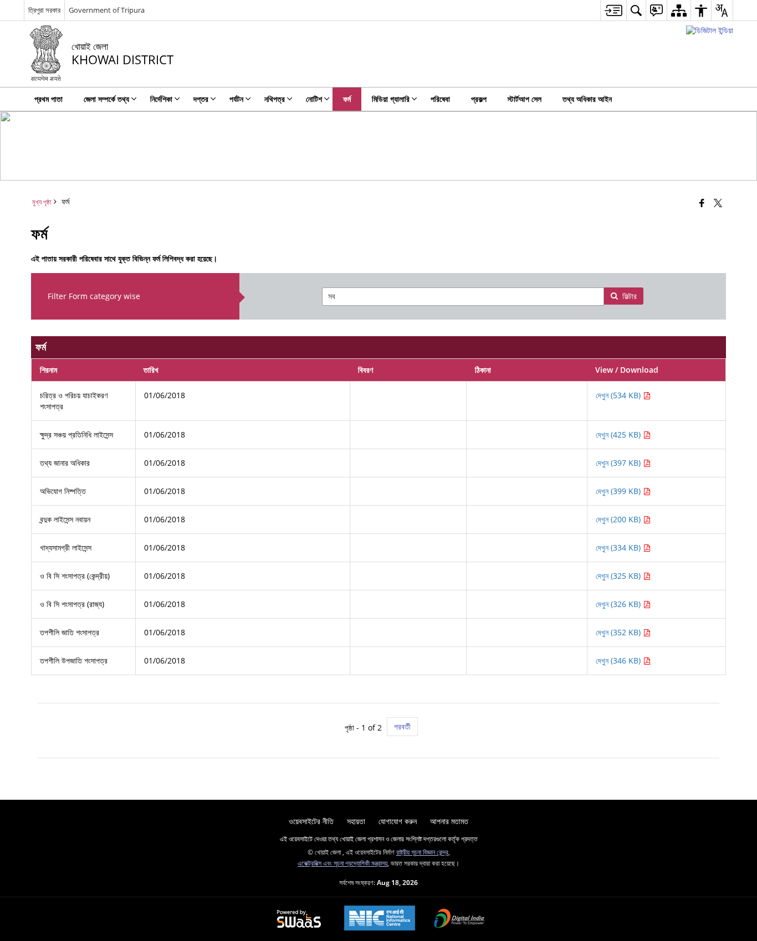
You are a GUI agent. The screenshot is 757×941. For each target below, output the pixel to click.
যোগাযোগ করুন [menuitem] (397, 821)
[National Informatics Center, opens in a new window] (379, 919)
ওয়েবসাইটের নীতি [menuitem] (311, 821)
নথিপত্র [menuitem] (274, 99)
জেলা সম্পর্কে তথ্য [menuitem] (106, 99)
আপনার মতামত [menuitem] (449, 821)
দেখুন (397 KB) (619, 462)
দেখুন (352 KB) (619, 632)
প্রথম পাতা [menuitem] (48, 99)
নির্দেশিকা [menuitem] (161, 99)
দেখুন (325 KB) (619, 575)
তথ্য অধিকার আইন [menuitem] (587, 99)
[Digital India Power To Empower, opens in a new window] (459, 919)
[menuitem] (613, 10)
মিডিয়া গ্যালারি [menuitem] (391, 99)
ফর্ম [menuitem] (347, 99)
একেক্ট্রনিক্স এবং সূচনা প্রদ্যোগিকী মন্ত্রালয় (342, 862)
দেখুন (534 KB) (619, 395)
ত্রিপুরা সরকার (44, 10)
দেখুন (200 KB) (619, 519)
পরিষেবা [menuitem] (440, 99)
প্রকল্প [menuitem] (479, 99)
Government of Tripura (107, 10)
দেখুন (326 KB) (619, 604)
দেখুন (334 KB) (619, 547)
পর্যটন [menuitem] (236, 99)
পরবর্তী (402, 726)
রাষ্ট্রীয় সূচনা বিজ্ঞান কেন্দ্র (422, 851)
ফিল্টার (629, 296)
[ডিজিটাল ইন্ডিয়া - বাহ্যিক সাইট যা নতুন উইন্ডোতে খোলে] (709, 30)
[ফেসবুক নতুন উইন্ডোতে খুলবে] (702, 202)
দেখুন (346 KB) (619, 660)
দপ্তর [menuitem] (200, 99)
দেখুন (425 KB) (619, 434)
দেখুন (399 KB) (619, 491)
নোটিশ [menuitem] (314, 99)
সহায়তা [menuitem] (356, 821)
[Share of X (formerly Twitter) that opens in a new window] (718, 202)
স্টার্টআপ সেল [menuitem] (524, 99)
